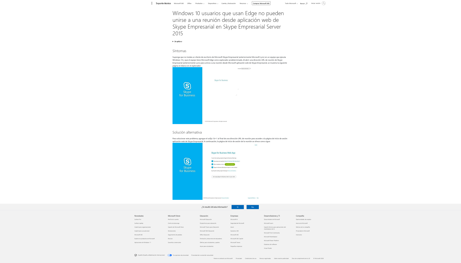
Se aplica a (178, 41)
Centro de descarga (173, 223)
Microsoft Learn (268, 223)
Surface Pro (137, 219)
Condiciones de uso (250, 258)
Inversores (299, 235)
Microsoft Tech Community (272, 233)
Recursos (243, 3)
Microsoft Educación (206, 219)
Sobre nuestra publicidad (281, 258)
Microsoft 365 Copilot (236, 238)
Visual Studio (268, 248)
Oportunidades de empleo (303, 219)
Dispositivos (212, 3)
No (252, 207)
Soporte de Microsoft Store (176, 227)
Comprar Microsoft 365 (261, 3)
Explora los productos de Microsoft (144, 238)
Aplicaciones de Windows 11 (142, 242)
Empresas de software (270, 244)
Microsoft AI (234, 219)
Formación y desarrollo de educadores (211, 238)
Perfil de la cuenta (173, 219)
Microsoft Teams (235, 242)
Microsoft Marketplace (270, 237)
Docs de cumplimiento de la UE (301, 258)
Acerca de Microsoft (302, 223)
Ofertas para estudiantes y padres (210, 242)
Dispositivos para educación (208, 223)
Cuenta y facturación (228, 3)
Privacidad (239, 258)
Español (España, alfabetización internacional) (151, 255)
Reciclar (170, 238)
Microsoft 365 (179, 3)
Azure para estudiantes (206, 246)
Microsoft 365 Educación (207, 231)
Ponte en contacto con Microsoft (223, 258)
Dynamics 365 (234, 231)
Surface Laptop (138, 223)
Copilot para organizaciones (142, 227)
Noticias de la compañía (303, 227)
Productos (199, 3)
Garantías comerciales (174, 242)
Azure (232, 227)
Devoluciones (172, 231)
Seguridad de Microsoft (237, 223)
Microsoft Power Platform (271, 240)
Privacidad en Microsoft (303, 231)
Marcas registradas (265, 258)
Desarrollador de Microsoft (272, 219)
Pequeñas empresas (236, 246)
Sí (237, 207)
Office (189, 3)
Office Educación (204, 235)
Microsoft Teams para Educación (209, 227)
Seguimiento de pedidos (175, 235)
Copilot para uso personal (141, 231)
